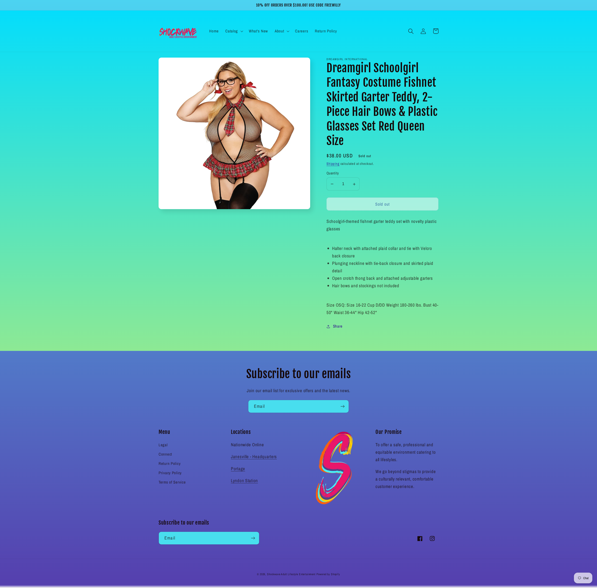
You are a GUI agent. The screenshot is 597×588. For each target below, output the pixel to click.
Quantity (332, 173)
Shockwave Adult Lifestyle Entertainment (291, 574)
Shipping (333, 164)
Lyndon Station (244, 480)
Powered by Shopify (328, 574)
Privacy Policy (170, 472)
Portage (238, 469)
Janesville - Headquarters (254, 456)
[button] (234, 31)
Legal (163, 444)
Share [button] (338, 326)
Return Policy (169, 463)
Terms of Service (172, 482)
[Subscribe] (342, 406)
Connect (165, 454)
